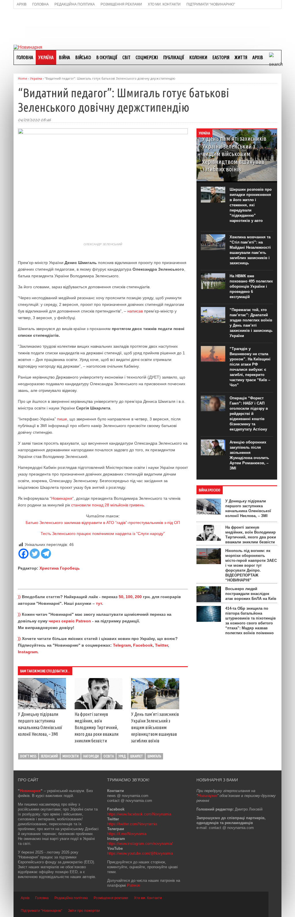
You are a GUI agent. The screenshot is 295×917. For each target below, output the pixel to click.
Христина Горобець (59, 568)
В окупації (106, 57)
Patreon (133, 885)
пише (62, 419)
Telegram (122, 645)
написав (135, 311)
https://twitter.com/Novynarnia (132, 824)
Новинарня (61, 498)
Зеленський (49, 756)
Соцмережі (147, 57)
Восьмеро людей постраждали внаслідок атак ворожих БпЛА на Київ (250, 594)
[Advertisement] (147, 26)
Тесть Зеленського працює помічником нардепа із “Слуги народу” (103, 533)
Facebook (143, 645)
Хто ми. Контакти (148, 898)
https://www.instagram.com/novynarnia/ (140, 843)
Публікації (173, 57)
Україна (46, 57)
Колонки (198, 57)
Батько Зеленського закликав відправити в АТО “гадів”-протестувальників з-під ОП (103, 522)
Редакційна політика (71, 898)
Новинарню (207, 796)
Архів (257, 57)
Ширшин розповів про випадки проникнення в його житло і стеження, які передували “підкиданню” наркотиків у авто (251, 205)
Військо (83, 57)
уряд (122, 756)
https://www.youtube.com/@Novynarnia (140, 853)
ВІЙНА (64, 57)
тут (99, 603)
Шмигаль (154, 756)
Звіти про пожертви (84, 911)
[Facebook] (23, 554)
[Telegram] (46, 554)
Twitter (161, 645)
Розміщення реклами (111, 898)
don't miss (28, 756)
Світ (126, 57)
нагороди (91, 756)
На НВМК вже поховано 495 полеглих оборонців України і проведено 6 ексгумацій (251, 286)
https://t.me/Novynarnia (126, 834)
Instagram (27, 652)
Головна (24, 57)
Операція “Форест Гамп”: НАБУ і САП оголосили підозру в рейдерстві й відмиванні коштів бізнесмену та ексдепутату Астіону (249, 413)
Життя (241, 57)
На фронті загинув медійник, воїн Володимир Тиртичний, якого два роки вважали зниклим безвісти (96, 727)
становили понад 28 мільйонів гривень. (108, 505)
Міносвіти (71, 756)
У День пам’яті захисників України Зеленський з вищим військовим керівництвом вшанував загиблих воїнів (155, 727)
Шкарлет (136, 756)
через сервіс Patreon (70, 621)
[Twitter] (35, 554)
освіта (108, 756)
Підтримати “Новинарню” (41, 911)
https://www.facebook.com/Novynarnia (139, 814)
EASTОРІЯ (220, 57)
